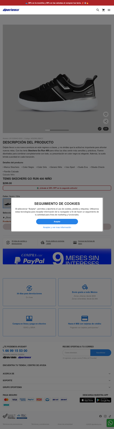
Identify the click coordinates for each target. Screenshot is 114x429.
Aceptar (57, 221)
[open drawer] (109, 10)
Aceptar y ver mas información (57, 227)
